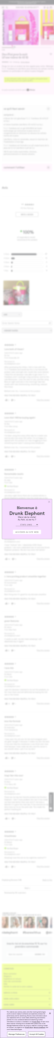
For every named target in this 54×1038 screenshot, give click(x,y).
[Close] (50, 1013)
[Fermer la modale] (49, 502)
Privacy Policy (36, 1021)
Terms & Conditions (39, 1027)
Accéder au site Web (27, 532)
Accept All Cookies (37, 1034)
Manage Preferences (17, 1034)
